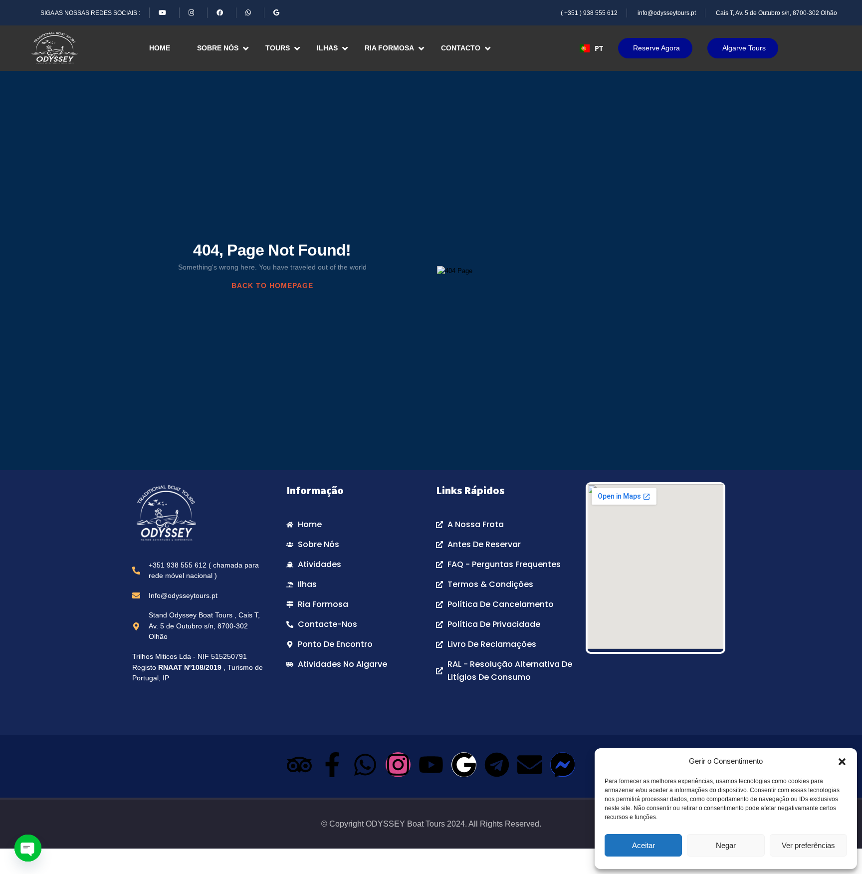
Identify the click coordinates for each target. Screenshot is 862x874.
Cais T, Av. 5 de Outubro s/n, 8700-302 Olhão (776, 12)
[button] (842, 761)
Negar (726, 845)
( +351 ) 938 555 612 (589, 12)
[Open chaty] (27, 848)
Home (159, 48)
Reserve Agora (656, 48)
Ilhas (327, 48)
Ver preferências (808, 845)
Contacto (460, 48)
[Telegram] (496, 764)
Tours (277, 48)
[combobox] (591, 48)
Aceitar (643, 845)
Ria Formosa (389, 48)
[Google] (463, 764)
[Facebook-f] (332, 764)
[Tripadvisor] (299, 764)
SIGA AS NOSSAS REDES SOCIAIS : (90, 12)
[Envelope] (529, 764)
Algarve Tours (744, 48)
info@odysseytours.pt (667, 12)
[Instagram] (398, 764)
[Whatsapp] (365, 764)
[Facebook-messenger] (562, 764)
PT (599, 48)
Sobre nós (217, 48)
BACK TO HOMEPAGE (272, 286)
